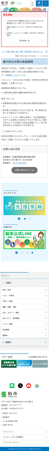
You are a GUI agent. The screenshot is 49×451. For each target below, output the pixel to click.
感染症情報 (28, 51)
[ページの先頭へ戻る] (41, 376)
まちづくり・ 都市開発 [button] (11, 318)
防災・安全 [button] (6, 290)
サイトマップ (8, 432)
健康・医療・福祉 (12, 51)
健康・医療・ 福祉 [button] (9, 307)
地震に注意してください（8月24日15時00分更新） (24, 28)
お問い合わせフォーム (24, 170)
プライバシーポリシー (11, 442)
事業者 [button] (4, 335)
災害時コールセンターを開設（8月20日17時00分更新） (25, 34)
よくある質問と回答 (10, 421)
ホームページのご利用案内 (13, 437)
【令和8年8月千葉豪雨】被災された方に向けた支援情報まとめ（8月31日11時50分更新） (25, 22)
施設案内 (6, 417)
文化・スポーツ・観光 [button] (10, 312)
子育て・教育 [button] (7, 301)
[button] (32, 3)
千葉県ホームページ (15, 75)
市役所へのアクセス (10, 413)
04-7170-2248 (19, 163)
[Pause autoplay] (19, 218)
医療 (21, 51)
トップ (3, 51)
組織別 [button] (8, 342)
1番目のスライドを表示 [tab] (25, 219)
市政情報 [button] (5, 330)
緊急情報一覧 (24, 41)
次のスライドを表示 (47, 9)
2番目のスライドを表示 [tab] (30, 219)
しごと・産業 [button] (7, 324)
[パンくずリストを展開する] (46, 52)
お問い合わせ (8, 425)
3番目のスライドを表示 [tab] (32, 253)
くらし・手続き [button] (8, 295)
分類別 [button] (8, 283)
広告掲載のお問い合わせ (38, 357)
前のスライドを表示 (1, 9)
